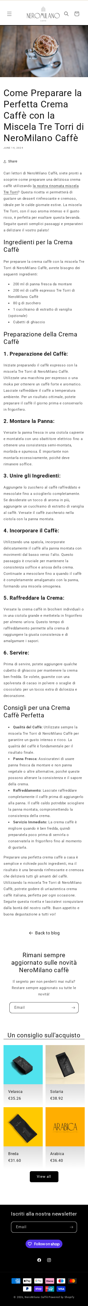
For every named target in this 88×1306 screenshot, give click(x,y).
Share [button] (12, 161)
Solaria (56, 1092)
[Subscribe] (73, 1007)
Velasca (15, 1092)
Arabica (57, 1154)
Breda (13, 1154)
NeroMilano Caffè (36, 1297)
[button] (9, 14)
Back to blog (47, 932)
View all (44, 1176)
